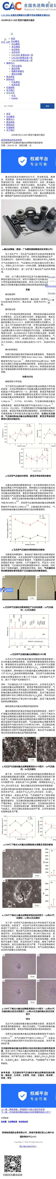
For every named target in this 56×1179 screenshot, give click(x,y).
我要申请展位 (17, 71)
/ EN (8, 42)
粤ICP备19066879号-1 (28, 1146)
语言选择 (10, 93)
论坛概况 (15, 41)
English (14, 98)
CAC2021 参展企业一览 (22, 55)
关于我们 (10, 90)
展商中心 (10, 63)
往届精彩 (10, 87)
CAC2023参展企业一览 (22, 57)
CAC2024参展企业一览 (22, 60)
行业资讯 (15, 82)
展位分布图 (16, 74)
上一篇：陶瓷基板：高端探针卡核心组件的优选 (23, 1109)
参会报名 (10, 77)
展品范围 (15, 68)
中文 (3, 42)
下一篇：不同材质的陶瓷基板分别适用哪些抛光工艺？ (26, 1112)
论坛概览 (15, 44)
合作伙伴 (15, 52)
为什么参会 (16, 66)
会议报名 (15, 49)
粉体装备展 (23, 1122)
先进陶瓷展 (12, 1122)
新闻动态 (10, 79)
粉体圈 (4, 1122)
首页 (13, 38)
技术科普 (15, 85)
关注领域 (15, 47)
